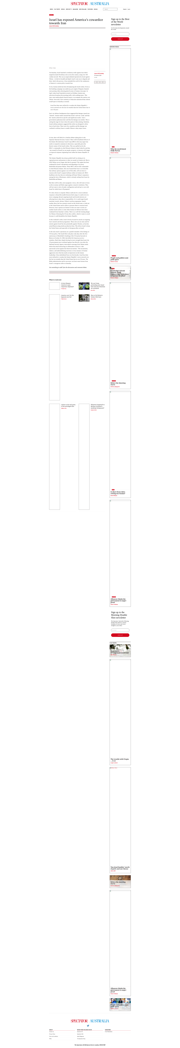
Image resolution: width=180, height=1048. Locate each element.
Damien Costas (114, 261)
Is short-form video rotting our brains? (118, 493)
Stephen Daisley (114, 152)
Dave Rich (93, 290)
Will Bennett (113, 654)
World (51, 15)
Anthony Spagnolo (115, 386)
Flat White (114, 255)
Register (125, 9)
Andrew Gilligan (114, 277)
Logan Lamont (114, 762)
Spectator (90, 3)
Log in (129, 9)
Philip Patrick (64, 299)
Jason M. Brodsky (54, 26)
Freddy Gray (63, 288)
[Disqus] (77, 533)
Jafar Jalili (113, 870)
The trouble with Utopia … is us (120, 760)
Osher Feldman (114, 604)
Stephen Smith (94, 410)
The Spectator (90, 1020)
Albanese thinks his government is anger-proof (119, 600)
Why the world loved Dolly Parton (118, 150)
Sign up (120, 39)
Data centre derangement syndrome (120, 652)
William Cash (63, 408)
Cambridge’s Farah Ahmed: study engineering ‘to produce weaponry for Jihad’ (120, 273)
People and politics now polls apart (119, 259)
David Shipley (114, 495)
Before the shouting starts (118, 384)
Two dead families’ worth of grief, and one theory (120, 868)
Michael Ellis (93, 299)
